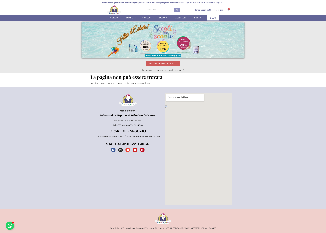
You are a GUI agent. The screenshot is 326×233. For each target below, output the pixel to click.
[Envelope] (127, 150)
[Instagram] (120, 150)
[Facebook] (113, 150)
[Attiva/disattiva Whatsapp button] (10, 226)
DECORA (163, 18)
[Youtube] (135, 150)
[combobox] (160, 10)
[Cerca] (177, 10)
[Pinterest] (142, 150)
